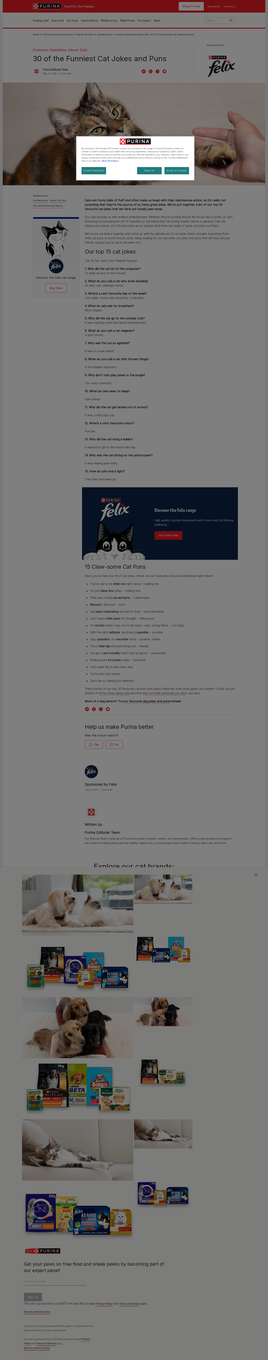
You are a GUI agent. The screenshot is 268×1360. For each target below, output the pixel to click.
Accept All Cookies (176, 170)
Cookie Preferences (93, 170)
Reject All (149, 170)
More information (110, 161)
